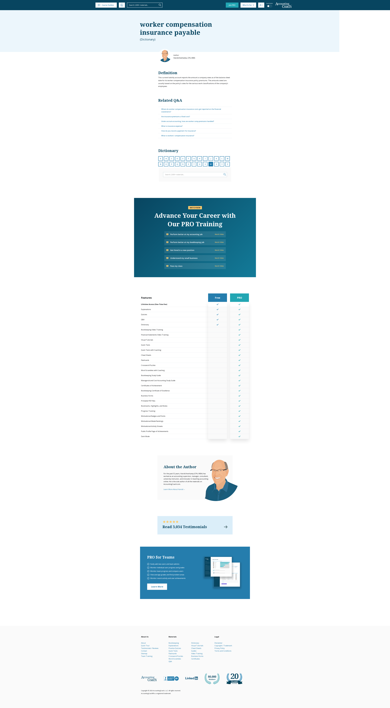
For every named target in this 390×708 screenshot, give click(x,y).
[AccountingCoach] (283, 5)
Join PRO (232, 5)
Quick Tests (173, 651)
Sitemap (144, 653)
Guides (193, 651)
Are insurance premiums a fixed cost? (175, 116)
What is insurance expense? (172, 126)
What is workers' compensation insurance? (177, 136)
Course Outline (108, 5)
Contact (144, 651)
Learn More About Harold (173, 489)
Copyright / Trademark (223, 645)
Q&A (170, 661)
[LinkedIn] (191, 678)
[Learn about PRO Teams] (222, 573)
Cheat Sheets (196, 648)
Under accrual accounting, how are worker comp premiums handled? (187, 121)
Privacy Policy (219, 648)
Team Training (146, 656)
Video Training (197, 653)
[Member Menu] (261, 5)
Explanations (173, 645)
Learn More (157, 586)
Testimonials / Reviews (149, 648)
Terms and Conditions (222, 651)
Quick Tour (145, 645)
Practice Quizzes (175, 648)
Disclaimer (218, 643)
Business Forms (197, 656)
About (143, 643)
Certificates (195, 659)
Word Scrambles (175, 659)
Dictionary (195, 643)
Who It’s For (247, 5)
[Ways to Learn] (122, 5)
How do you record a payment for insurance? (178, 131)
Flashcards (173, 653)
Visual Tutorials (197, 645)
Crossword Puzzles (176, 656)
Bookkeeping (174, 643)
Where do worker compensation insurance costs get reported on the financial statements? (191, 110)
